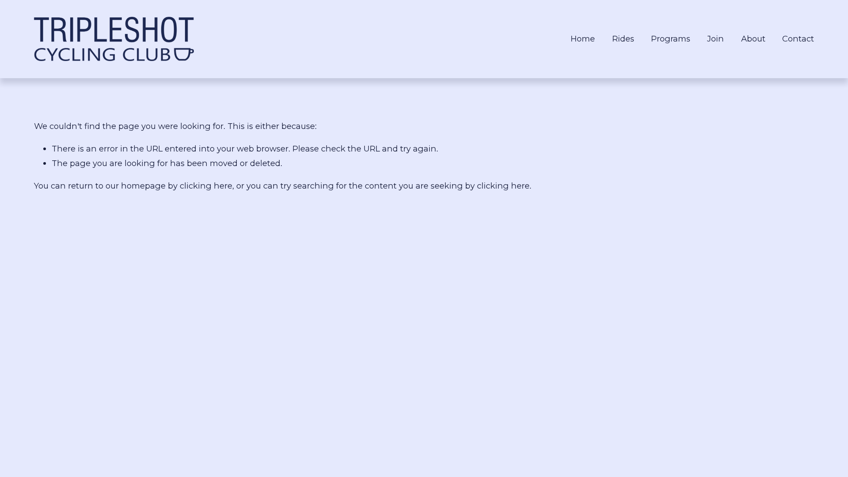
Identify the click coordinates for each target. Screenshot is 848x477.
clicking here (206, 186)
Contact (798, 39)
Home (583, 39)
